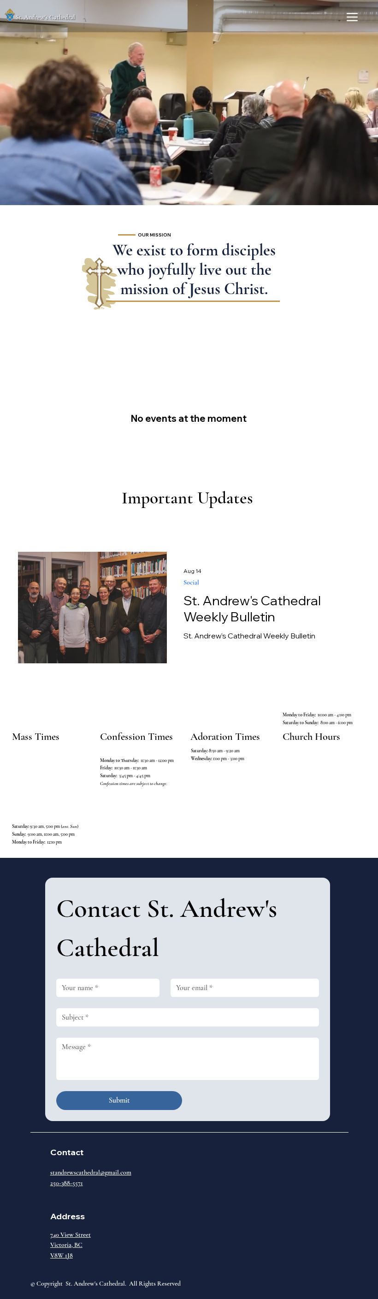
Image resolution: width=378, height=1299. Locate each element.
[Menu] (352, 17)
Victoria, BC (66, 1245)
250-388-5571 (66, 1183)
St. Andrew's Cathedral (45, 17)
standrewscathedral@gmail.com (90, 1172)
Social (191, 582)
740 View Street (70, 1235)
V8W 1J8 (61, 1255)
